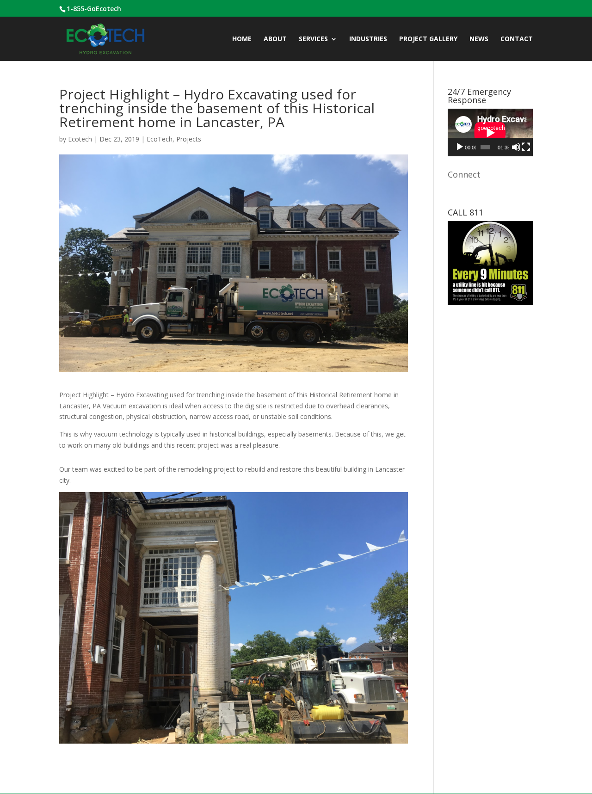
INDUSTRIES (368, 39)
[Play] (459, 147)
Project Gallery (428, 39)
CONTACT (516, 39)
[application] (490, 132)
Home (242, 39)
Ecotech (80, 139)
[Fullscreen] (525, 147)
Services (313, 39)
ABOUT (275, 39)
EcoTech (160, 139)
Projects (188, 139)
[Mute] (516, 147)
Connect (464, 174)
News (478, 39)
